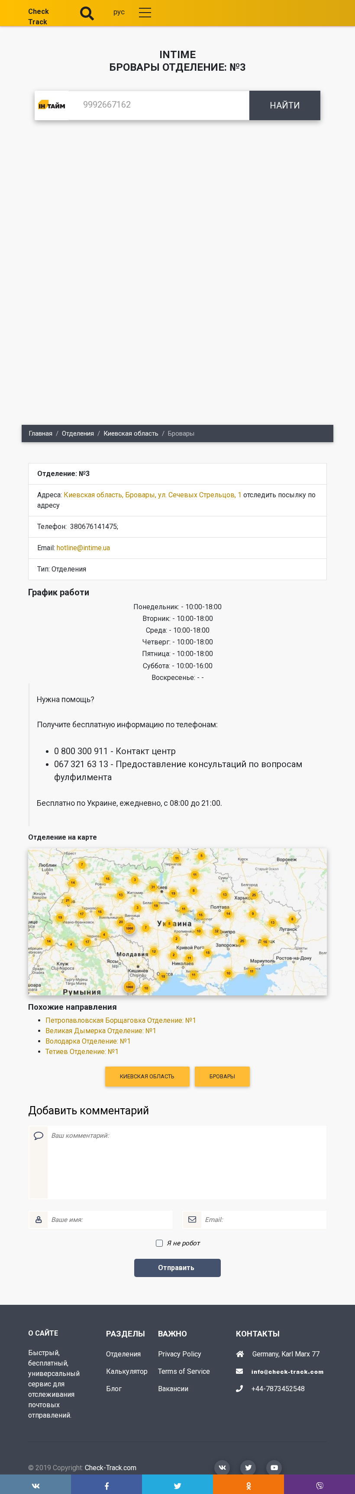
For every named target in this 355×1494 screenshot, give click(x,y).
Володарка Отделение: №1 (88, 1041)
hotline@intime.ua (83, 548)
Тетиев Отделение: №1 (82, 1051)
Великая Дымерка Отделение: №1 (100, 1031)
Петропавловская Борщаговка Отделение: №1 (120, 1020)
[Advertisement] (177, 198)
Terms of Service (184, 1371)
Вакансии (173, 1389)
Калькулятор (127, 1371)
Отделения (78, 433)
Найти (285, 105)
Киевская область (130, 433)
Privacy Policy (179, 1354)
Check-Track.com (110, 1468)
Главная (40, 433)
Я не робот (183, 1243)
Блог (114, 1389)
